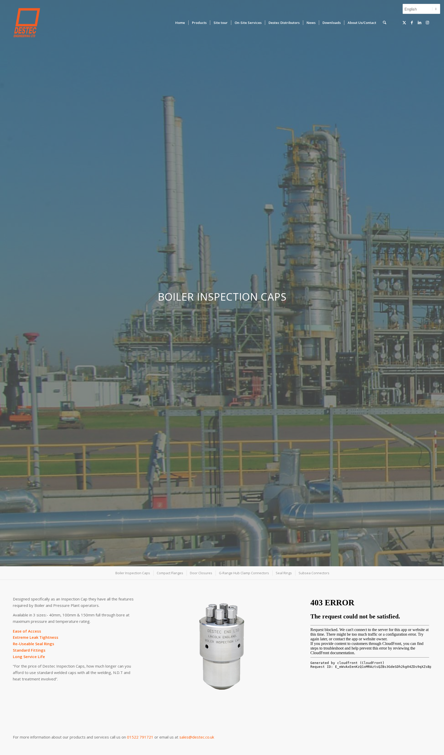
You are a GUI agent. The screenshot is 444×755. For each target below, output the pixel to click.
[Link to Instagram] (427, 22)
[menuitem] (180, 22)
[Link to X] (404, 22)
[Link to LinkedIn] (419, 22)
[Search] (385, 22)
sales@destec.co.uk (196, 737)
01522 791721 (140, 737)
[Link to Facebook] (412, 22)
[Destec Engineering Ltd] (26, 22)
